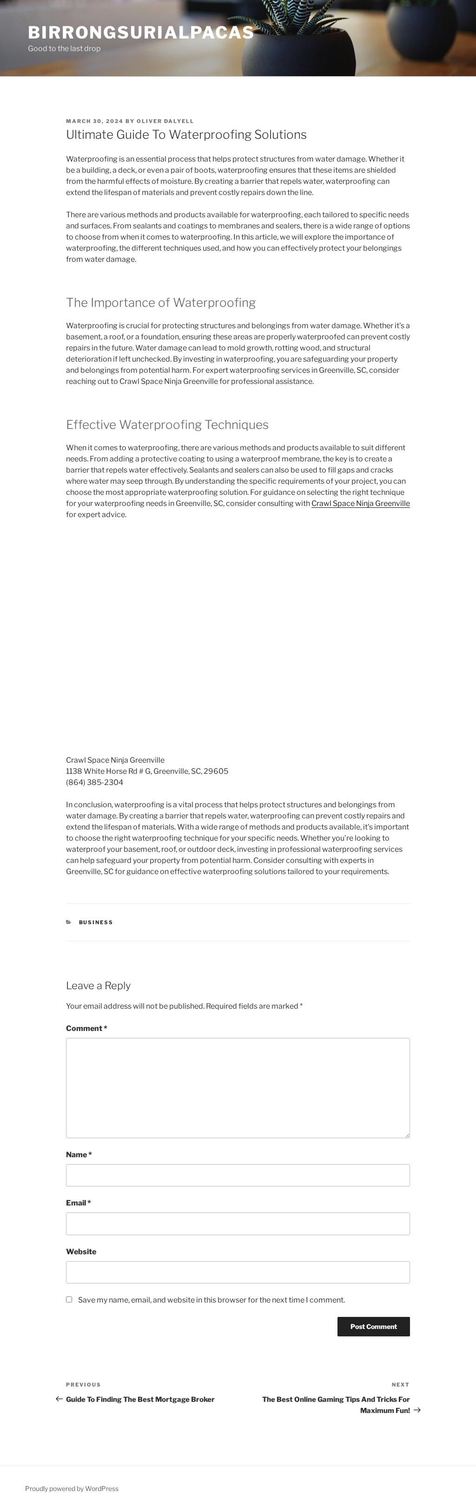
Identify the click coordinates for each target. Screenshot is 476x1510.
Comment (86, 1028)
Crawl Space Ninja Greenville (360, 503)
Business (96, 922)
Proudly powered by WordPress (72, 1488)
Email (78, 1203)
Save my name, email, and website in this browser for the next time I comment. (211, 1300)
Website (81, 1251)
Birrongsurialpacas (141, 32)
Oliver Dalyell (165, 121)
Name (79, 1154)
